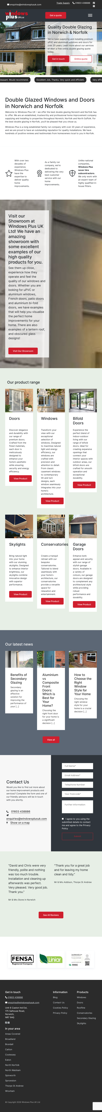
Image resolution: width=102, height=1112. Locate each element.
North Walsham (13, 1070)
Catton (8, 1049)
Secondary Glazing (86, 1018)
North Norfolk (12, 1065)
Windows (81, 997)
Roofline (81, 1007)
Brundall (9, 1044)
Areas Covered (12, 1033)
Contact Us (58, 1002)
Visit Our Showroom (23, 351)
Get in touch (58, 59)
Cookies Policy (60, 1007)
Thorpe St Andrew (14, 1085)
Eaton (8, 1059)
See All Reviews (51, 915)
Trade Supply (63, 3)
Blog (55, 997)
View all (51, 739)
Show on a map (20, 822)
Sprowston (10, 1080)
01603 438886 (82, 3)
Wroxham (10, 1091)
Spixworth (10, 1075)
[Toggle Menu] (90, 15)
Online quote (80, 59)
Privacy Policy (60, 1013)
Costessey (10, 1054)
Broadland (10, 1039)
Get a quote (56, 15)
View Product (20, 478)
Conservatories (84, 1013)
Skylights (81, 1023)
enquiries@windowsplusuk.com (25, 4)
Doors (80, 1002)
